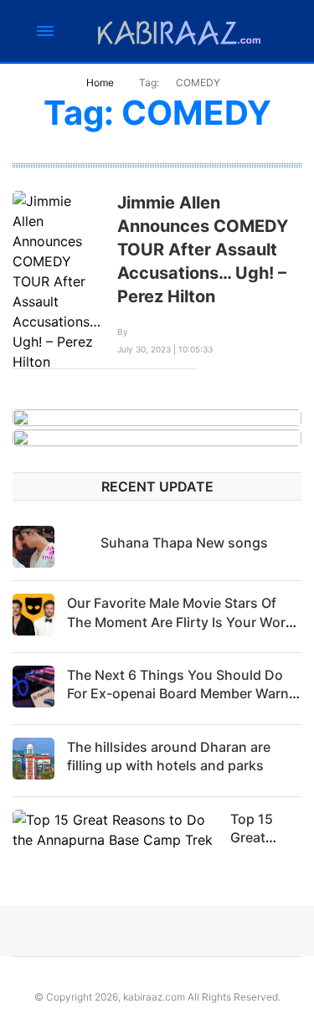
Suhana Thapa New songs (184, 542)
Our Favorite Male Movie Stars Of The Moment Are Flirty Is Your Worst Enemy (182, 621)
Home (100, 82)
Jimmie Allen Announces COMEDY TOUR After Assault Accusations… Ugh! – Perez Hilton (202, 249)
